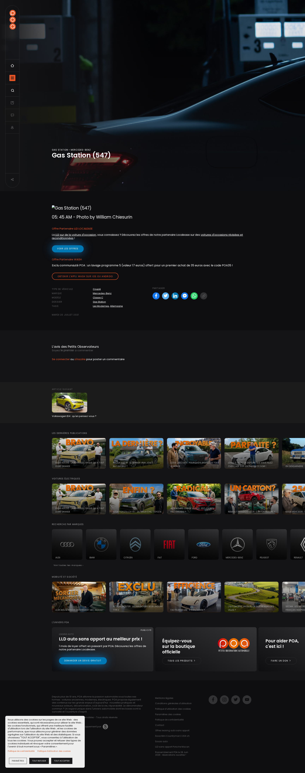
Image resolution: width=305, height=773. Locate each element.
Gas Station (99, 302)
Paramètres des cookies (168, 714)
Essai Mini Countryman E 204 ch (172, 735)
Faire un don (280, 660)
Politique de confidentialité (21, 751)
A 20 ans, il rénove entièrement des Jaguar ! (79, 609)
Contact (159, 725)
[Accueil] (12, 20)
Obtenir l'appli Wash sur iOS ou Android (85, 276)
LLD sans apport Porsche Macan (172, 746)
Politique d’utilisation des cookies (54, 751)
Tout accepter (62, 760)
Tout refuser (39, 760)
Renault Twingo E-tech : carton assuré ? (251, 511)
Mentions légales (164, 698)
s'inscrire (80, 359)
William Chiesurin (114, 217)
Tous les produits (180, 660)
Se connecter (61, 359)
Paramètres (18, 760)
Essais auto (161, 741)
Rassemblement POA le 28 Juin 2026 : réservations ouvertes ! (171, 754)
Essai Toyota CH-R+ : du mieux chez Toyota (137, 511)
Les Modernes (101, 306)
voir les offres (67, 248)
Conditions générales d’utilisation (173, 703)
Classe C (98, 297)
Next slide (300, 453)
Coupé (97, 289)
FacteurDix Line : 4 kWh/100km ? (188, 609)
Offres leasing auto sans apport (172, 730)
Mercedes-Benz (102, 293)
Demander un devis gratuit (82, 660)
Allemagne (116, 306)
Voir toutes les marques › (68, 565)
